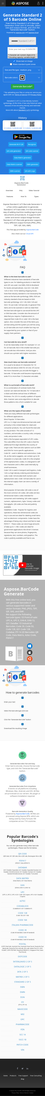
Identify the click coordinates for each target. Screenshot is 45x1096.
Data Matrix (22, 878)
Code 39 (23, 930)
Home (5, 1076)
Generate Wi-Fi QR (16, 144)
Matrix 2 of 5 (22, 977)
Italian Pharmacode (22, 925)
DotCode (22, 956)
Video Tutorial (34, 190)
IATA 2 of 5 (22, 971)
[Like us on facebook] (17, 1067)
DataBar (22, 867)
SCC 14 (22, 1034)
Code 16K (22, 920)
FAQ (20, 190)
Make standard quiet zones (24, 64)
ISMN (22, 992)
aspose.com (20, 32)
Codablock (22, 906)
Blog (22, 1079)
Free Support (23, 1076)
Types (36, 196)
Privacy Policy (36, 95)
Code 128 (22, 913)
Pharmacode (22, 1024)
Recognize (32, 144)
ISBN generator (32, 164)
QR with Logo (30, 171)
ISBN (22, 987)
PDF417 (22, 860)
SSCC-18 (22, 1039)
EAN (22, 885)
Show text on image (24, 61)
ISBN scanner (15, 171)
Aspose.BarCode (32, 229)
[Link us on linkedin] (27, 1067)
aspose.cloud (33, 32)
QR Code (22, 853)
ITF (22, 1002)
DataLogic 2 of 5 (22, 966)
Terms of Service (21, 95)
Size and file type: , (18, 70)
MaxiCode (22, 1009)
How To (23, 196)
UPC (22, 892)
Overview (9, 190)
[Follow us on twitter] (22, 1067)
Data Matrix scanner (14, 164)
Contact (31, 1092)
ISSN (22, 997)
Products (13, 1076)
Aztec (22, 901)
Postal (22, 944)
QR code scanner (32, 151)
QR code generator (14, 151)
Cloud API (29, 234)
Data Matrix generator (22, 157)
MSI (22, 1014)
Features (9, 196)
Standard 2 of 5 (24, 110)
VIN (22, 1049)
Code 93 (23, 937)
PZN (22, 1029)
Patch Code (22, 1044)
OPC (22, 1019)
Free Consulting (36, 1076)
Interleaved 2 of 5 (22, 961)
